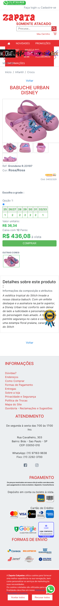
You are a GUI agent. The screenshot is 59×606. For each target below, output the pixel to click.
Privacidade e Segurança (20, 396)
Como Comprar (14, 381)
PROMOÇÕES (42, 43)
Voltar (29, 80)
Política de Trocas (16, 400)
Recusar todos (42, 597)
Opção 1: (24, 208)
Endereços (11, 377)
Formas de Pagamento (19, 384)
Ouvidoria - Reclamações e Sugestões (28, 408)
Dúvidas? (10, 373)
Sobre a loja (12, 392)
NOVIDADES (23, 43)
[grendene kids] (51, 174)
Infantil (19, 72)
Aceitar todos (18, 597)
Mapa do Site (13, 404)
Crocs (31, 72)
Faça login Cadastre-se (40, 7)
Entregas (10, 388)
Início (8, 72)
